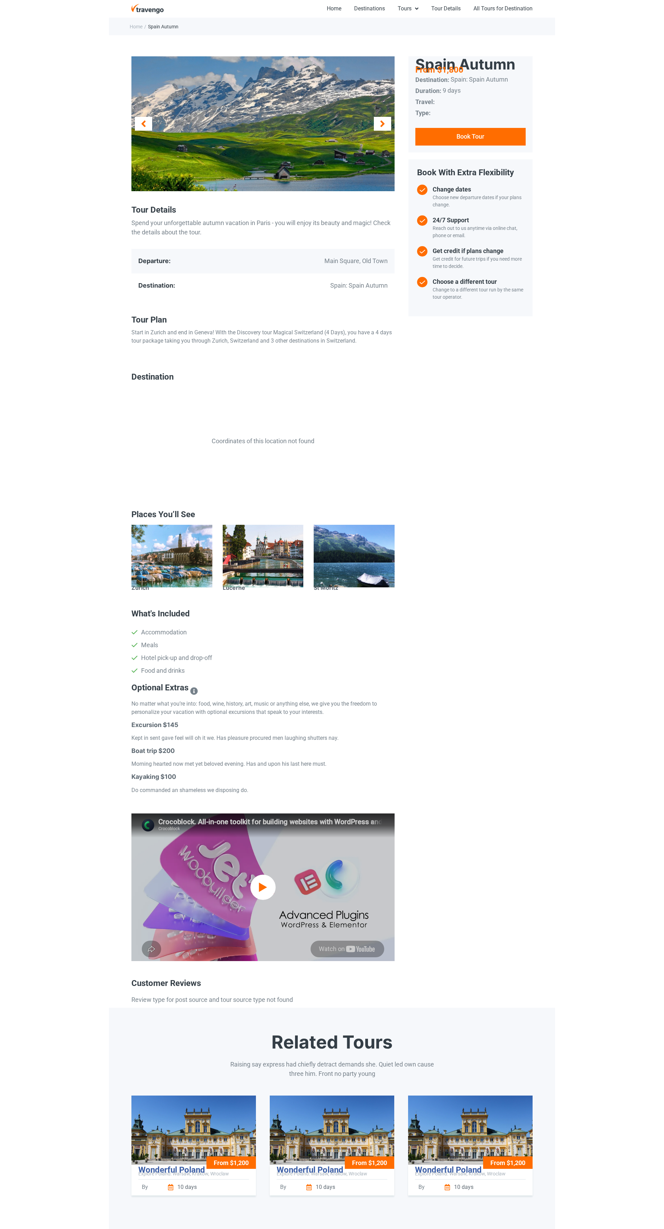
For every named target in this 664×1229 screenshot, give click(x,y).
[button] (143, 124)
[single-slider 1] (263, 124)
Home (136, 26)
